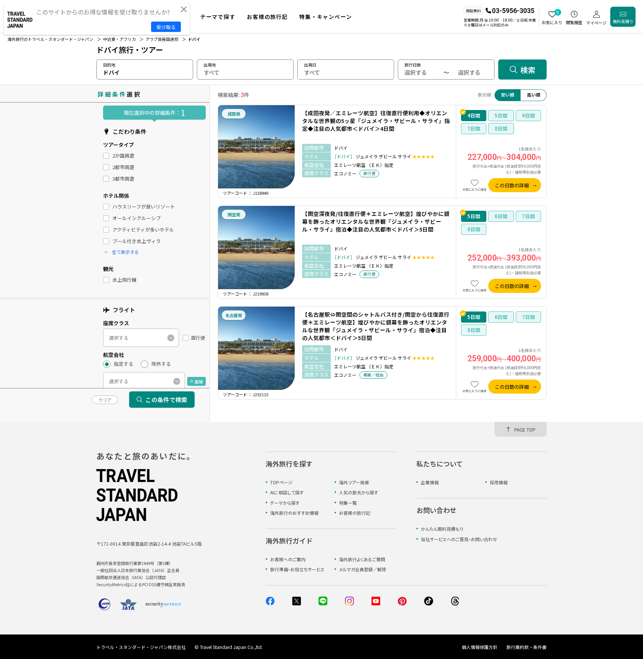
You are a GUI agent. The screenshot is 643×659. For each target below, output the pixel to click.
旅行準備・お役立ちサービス (297, 569)
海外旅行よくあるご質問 (362, 559)
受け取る (166, 26)
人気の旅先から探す (358, 492)
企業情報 (430, 482)
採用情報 (499, 482)
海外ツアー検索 (354, 482)
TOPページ (281, 482)
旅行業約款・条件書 (526, 647)
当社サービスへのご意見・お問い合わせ (459, 539)
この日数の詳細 (512, 185)
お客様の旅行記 (354, 513)
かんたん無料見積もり (442, 529)
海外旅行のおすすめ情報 (294, 513)
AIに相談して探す (287, 492)
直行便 (198, 338)
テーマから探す (285, 503)
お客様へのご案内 (287, 559)
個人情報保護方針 (480, 647)
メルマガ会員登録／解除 (362, 569)
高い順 (533, 94)
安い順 (507, 94)
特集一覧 (348, 503)
